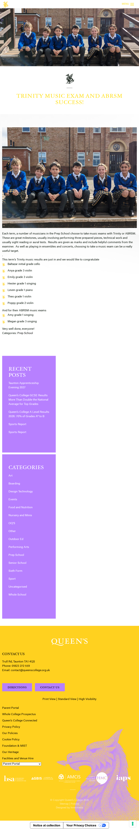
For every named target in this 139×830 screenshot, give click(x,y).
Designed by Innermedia (69, 808)
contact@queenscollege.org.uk (30, 670)
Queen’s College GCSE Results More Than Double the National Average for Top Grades (28, 400)
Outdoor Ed (16, 539)
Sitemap (64, 804)
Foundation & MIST (14, 746)
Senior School (17, 563)
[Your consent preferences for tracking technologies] (132, 823)
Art (10, 475)
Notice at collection (46, 825)
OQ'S (12, 523)
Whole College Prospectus (19, 714)
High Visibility (87, 699)
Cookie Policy (11, 739)
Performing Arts (19, 547)
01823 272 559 (21, 666)
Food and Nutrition (21, 507)
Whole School (17, 594)
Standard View (67, 699)
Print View (49, 699)
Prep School (25, 333)
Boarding (14, 483)
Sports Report (17, 424)
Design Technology (21, 491)
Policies (75, 804)
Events (13, 499)
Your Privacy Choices (81, 825)
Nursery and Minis (20, 515)
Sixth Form (15, 571)
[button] (66, 789)
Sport (12, 579)
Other (12, 531)
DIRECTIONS (17, 687)
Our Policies (10, 733)
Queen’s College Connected (19, 720)
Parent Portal (10, 708)
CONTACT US (50, 687)
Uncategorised (18, 586)
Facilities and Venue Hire (17, 758)
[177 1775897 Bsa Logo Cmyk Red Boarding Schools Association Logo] (15, 778)
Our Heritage (10, 752)
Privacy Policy (11, 727)
